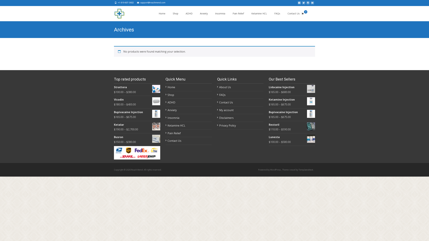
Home (162, 13)
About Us (225, 87)
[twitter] (303, 4)
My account (226, 110)
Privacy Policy (227, 125)
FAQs (277, 13)
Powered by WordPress (269, 169)
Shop (175, 13)
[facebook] (299, 4)
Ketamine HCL (259, 13)
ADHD (189, 13)
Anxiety (204, 13)
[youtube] (312, 4)
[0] (302, 13)
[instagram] (308, 4)
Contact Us (294, 13)
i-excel (292, 169)
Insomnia (220, 13)
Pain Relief (238, 13)
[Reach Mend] (117, 12)
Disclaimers (226, 118)
